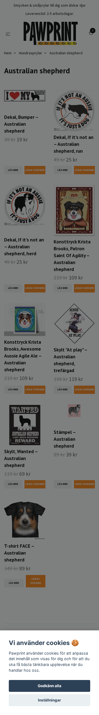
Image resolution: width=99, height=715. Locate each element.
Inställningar (49, 700)
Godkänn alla (49, 686)
